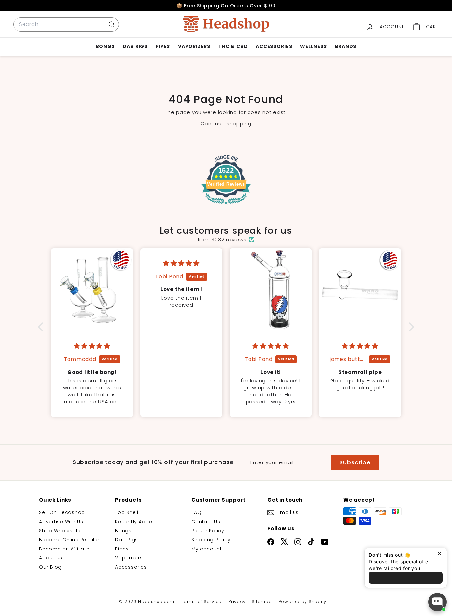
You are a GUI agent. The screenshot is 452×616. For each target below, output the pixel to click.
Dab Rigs (135, 46)
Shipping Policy (210, 539)
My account (206, 549)
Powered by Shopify (303, 601)
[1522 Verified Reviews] (226, 205)
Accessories (274, 46)
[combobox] (66, 24)
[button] (42, 326)
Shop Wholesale (60, 530)
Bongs (105, 46)
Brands (345, 46)
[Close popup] (441, 553)
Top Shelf (127, 512)
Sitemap (262, 601)
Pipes (163, 46)
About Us (50, 557)
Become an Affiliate (64, 549)
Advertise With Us (61, 521)
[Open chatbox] (437, 602)
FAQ (196, 512)
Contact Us (205, 521)
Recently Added (135, 521)
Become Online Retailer (69, 539)
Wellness (313, 46)
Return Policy (207, 530)
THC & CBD (233, 46)
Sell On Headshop (62, 512)
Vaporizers (194, 46)
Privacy (236, 601)
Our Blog (50, 567)
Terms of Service (201, 601)
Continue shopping (226, 123)
